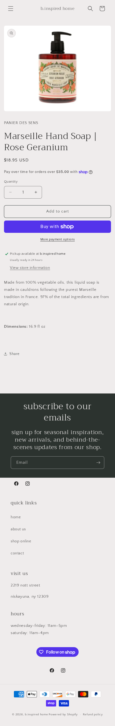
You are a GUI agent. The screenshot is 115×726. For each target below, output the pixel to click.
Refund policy (93, 714)
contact (17, 553)
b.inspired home (36, 714)
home (16, 517)
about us (18, 529)
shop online (21, 541)
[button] (11, 8)
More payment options (57, 239)
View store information (30, 268)
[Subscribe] (98, 462)
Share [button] (14, 354)
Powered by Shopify (63, 714)
